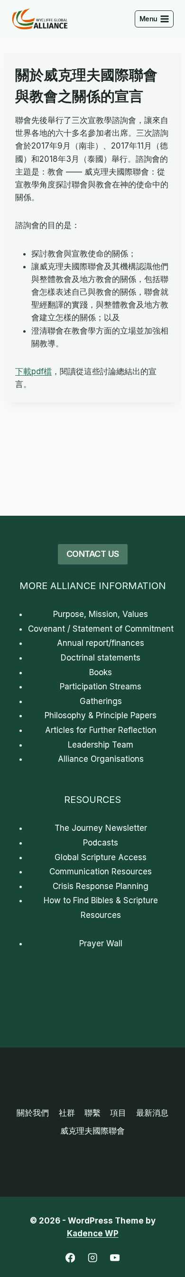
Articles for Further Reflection (101, 730)
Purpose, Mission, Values (100, 614)
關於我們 (33, 1113)
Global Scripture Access (101, 857)
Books (100, 672)
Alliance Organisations (101, 759)
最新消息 (152, 1113)
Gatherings (101, 701)
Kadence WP (93, 1233)
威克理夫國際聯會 (92, 1131)
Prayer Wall (100, 943)
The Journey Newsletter (101, 828)
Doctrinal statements (100, 657)
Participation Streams (100, 686)
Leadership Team (100, 744)
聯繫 (92, 1113)
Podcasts (100, 842)
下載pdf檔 (33, 371)
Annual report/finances (100, 643)
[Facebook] (70, 1258)
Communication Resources (100, 871)
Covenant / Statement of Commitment (101, 629)
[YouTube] (115, 1258)
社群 (67, 1113)
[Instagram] (92, 1258)
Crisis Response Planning (100, 886)
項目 (118, 1113)
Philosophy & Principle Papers (101, 715)
